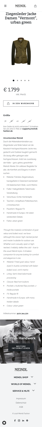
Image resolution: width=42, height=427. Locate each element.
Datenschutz (21, 403)
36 (5, 121)
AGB (21, 407)
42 (24, 121)
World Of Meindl (21, 384)
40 (17, 121)
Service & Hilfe (21, 391)
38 (11, 121)
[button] (32, 377)
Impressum (21, 398)
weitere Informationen (21, 347)
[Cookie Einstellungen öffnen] (4, 424)
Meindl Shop (21, 377)
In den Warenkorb (23, 103)
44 (30, 121)
